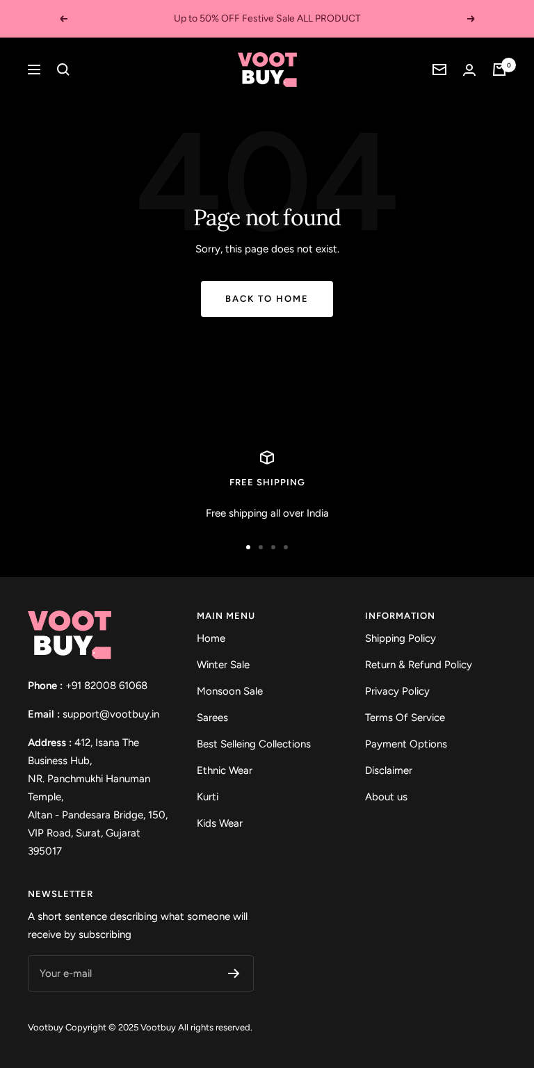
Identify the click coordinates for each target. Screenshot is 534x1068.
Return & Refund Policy (418, 664)
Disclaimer (388, 770)
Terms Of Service (405, 717)
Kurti (207, 797)
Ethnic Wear (224, 770)
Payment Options (406, 744)
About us (386, 797)
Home (211, 638)
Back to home (267, 298)
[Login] (469, 70)
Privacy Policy (397, 691)
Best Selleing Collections (254, 744)
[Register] (234, 973)
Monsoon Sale (230, 691)
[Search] (63, 69)
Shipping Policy (400, 638)
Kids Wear (220, 823)
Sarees (212, 717)
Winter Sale (223, 664)
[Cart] (499, 69)
